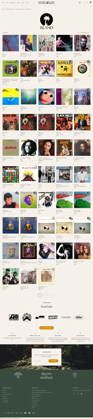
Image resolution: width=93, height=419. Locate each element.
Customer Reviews (6, 394)
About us (4, 390)
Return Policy (34, 403)
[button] (11, 36)
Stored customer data (36, 400)
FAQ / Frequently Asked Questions (39, 390)
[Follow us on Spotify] (81, 394)
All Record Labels (19, 9)
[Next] (53, 295)
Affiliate (33, 407)
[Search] (84, 2)
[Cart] (89, 2)
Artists (23, 2)
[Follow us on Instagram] (78, 394)
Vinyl (3, 2)
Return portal (5, 401)
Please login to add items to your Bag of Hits (9, 418)
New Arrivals (12, 2)
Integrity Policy (35, 398)
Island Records (28, 9)
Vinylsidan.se (5, 398)
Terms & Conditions (36, 396)
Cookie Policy (34, 401)
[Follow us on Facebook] (74, 394)
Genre (18, 2)
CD (7, 2)
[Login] (87, 2)
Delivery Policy (35, 405)
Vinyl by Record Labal (10, 9)
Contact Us (5, 396)
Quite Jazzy (5, 400)
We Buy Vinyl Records (36, 394)
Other (27, 2)
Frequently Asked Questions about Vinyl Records (42, 392)
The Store (5, 392)
